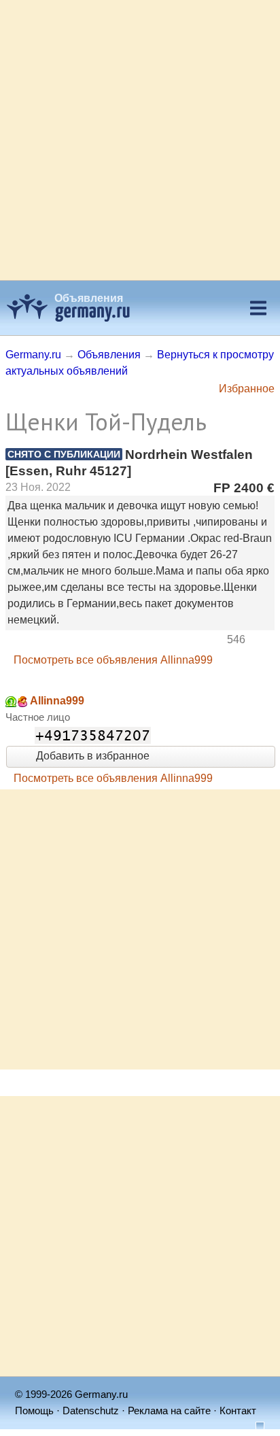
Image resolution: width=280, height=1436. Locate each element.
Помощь (34, 1410)
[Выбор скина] (255, 1427)
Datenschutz (91, 1410)
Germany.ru (33, 354)
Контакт (238, 1410)
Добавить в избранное (91, 756)
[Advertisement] (140, 140)
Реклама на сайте (169, 1410)
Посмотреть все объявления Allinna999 (113, 660)
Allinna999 (57, 700)
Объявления (88, 298)
